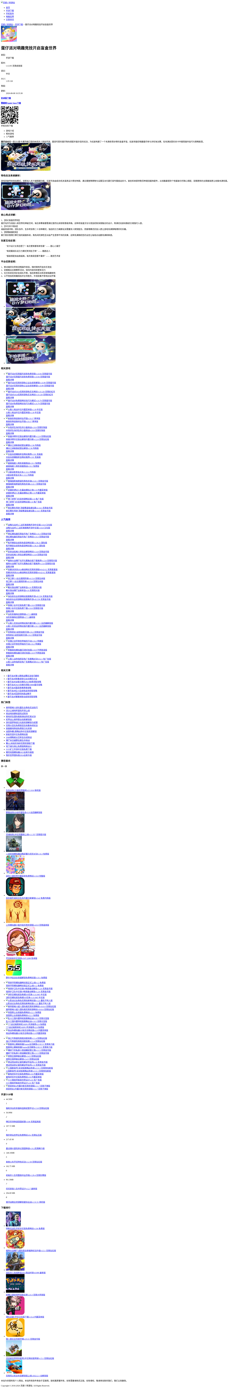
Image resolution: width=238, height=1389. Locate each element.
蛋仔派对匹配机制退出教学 (19, 694)
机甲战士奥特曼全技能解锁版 (19, 719)
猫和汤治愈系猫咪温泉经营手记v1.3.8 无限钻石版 (27, 1108)
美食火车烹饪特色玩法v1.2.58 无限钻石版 (24, 1162)
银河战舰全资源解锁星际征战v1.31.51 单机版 (25, 1202)
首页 (8, 8)
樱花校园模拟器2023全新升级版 (20, 752)
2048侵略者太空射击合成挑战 (19, 737)
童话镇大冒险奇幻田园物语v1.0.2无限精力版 (25, 1148)
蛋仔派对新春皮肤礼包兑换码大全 (22, 679)
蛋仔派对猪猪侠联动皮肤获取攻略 (22, 697)
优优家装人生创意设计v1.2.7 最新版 (21, 1189)
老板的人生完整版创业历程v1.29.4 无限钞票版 (26, 1175)
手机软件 (10, 14)
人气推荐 (5, 519)
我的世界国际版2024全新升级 (19, 755)
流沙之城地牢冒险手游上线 (18, 711)
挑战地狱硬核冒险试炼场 (17, 713)
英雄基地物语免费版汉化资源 (19, 728)
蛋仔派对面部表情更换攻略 (19, 688)
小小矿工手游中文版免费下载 (19, 749)
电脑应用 (10, 17)
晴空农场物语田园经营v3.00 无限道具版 (23, 1122)
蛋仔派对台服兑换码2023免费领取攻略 (24, 682)
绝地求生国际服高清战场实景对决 (21, 716)
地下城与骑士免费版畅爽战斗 (19, 746)
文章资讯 (10, 19)
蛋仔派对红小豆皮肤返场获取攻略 (22, 691)
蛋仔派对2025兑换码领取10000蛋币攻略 (24, 685)
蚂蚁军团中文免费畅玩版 (17, 734)
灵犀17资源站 (7, 24)
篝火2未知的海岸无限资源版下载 (20, 743)
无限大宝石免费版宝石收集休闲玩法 (22, 725)
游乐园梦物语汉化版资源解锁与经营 (22, 722)
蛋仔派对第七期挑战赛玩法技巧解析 (23, 676)
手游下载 (10, 11)
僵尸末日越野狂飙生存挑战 (18, 740)
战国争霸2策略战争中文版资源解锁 (21, 731)
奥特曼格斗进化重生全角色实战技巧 (22, 708)
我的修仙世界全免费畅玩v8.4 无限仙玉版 (24, 1135)
